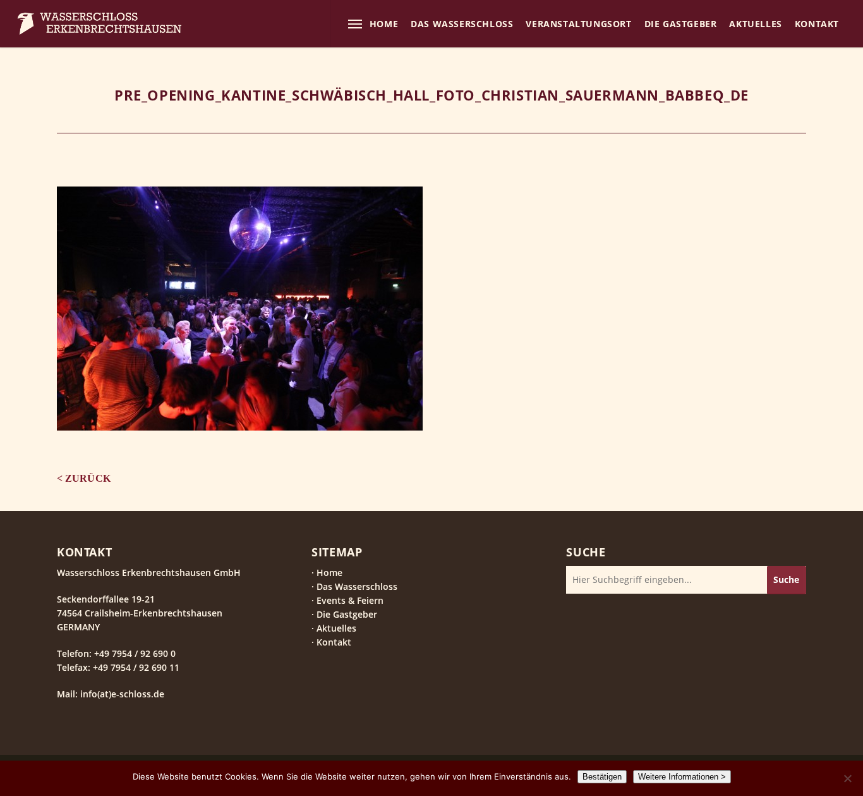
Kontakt (334, 642)
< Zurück (84, 478)
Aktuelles (336, 628)
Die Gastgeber (347, 614)
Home (329, 572)
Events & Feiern (350, 600)
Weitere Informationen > (682, 776)
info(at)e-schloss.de (121, 694)
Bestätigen (602, 776)
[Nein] (847, 778)
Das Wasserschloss (357, 586)
